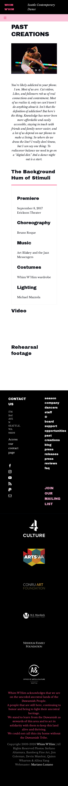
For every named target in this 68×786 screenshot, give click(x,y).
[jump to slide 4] (39, 70)
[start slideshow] (24, 70)
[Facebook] (10, 465)
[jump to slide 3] (36, 70)
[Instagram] (10, 471)
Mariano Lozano (42, 764)
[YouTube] (10, 477)
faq (47, 468)
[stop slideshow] (43, 70)
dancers (51, 407)
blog (48, 444)
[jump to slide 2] (32, 70)
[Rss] (10, 483)
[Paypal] (10, 489)
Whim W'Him (46, 744)
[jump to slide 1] (28, 70)
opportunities (55, 430)
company (52, 402)
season (50, 398)
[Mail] (10, 495)
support (51, 426)
